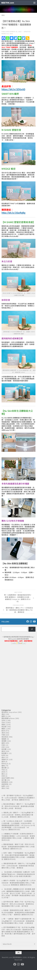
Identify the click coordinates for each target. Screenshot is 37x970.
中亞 (3, 770)
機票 (3, 716)
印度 (3, 745)
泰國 (3, 724)
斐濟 (3, 761)
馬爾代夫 (5, 759)
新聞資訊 (5, 782)
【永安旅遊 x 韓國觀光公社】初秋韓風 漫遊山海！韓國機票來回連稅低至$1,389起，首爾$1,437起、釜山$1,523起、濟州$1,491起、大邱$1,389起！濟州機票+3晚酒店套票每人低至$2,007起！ (18, 893)
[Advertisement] (17, 661)
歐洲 (3, 731)
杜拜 (3, 755)
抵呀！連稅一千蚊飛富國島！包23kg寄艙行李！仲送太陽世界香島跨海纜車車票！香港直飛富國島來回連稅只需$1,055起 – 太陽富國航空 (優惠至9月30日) (18, 856)
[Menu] (34, 2)
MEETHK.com (7, 2)
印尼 (3, 747)
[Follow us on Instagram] (31, 621)
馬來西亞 (5, 737)
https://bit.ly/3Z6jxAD (13, 89)
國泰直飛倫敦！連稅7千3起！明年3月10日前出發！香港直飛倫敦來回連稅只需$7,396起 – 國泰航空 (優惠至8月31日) (18, 846)
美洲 (3, 751)
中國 (3, 735)
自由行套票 (6, 778)
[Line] (19, 38)
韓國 (3, 729)
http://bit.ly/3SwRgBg (13, 212)
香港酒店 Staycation (9, 712)
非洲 (3, 772)
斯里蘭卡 (5, 753)
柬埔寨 (4, 741)
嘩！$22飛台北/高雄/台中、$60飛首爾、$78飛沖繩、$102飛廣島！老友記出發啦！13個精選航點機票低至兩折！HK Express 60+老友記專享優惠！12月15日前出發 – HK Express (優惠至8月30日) (18, 825)
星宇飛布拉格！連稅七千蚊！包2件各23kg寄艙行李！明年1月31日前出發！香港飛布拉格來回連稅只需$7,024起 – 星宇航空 (18, 904)
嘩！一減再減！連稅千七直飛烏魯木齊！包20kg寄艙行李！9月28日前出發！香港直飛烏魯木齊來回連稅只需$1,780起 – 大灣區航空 (18, 921)
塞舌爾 (4, 768)
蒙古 (3, 774)
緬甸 (3, 766)
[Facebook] (3, 38)
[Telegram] (15, 38)
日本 (3, 722)
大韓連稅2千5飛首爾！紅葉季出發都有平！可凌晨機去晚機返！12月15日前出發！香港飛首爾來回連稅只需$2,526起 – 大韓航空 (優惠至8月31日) (18, 837)
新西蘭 (4, 749)
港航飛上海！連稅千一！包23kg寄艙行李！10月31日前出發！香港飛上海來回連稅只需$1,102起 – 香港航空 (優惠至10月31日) (18, 814)
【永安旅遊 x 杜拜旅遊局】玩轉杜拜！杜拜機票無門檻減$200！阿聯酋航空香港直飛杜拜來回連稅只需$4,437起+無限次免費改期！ (18, 874)
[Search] (31, 629)
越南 (3, 743)
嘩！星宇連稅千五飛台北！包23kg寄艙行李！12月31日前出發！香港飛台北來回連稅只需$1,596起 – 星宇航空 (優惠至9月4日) (18, 797)
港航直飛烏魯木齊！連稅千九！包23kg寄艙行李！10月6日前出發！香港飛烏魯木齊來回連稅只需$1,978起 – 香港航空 (18, 865)
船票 (3, 786)
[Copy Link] (27, 38)
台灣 (3, 720)
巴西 (3, 776)
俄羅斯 (4, 739)
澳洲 (3, 733)
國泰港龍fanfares (8, 718)
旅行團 (4, 780)
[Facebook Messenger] (11, 38)
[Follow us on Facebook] (27, 621)
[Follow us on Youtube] (34, 621)
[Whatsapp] (7, 38)
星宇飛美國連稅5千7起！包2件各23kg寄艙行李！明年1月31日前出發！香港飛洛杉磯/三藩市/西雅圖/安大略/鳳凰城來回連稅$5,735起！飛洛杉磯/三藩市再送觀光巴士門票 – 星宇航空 (18, 931)
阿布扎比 (5, 763)
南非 (3, 757)
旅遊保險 (5, 784)
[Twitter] (23, 38)
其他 (3, 15)
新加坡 (4, 726)
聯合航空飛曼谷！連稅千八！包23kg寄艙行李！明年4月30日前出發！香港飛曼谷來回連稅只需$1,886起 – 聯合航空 (18, 806)
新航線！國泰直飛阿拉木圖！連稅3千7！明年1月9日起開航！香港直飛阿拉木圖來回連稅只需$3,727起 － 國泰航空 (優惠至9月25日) (18, 912)
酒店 (3, 714)
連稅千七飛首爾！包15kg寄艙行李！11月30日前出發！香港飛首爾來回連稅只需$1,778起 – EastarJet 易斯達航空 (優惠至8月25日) (18, 882)
